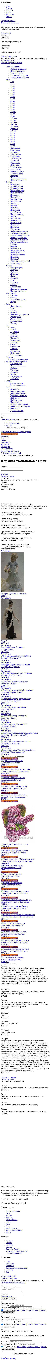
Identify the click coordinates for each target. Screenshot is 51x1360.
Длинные (14, 129)
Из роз (13, 216)
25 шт (12, 97)
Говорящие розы (17, 171)
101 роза (13, 118)
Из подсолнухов (16, 214)
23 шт (12, 95)
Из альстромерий (17, 191)
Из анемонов (15, 248)
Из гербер (14, 197)
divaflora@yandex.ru (9, 1278)
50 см (12, 142)
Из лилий (14, 208)
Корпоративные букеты (20, 235)
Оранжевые (15, 163)
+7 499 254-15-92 (8, 61)
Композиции (11, 293)
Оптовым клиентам (14, 1253)
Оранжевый (15, 340)
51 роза (13, 112)
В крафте (14, 176)
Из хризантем (15, 223)
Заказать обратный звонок (11, 63)
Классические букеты (19, 233)
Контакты (10, 15)
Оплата (9, 8)
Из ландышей (15, 253)
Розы (8, 80)
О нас (8, 6)
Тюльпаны (14, 282)
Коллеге (13, 323)
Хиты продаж (16, 263)
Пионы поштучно (17, 71)
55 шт (12, 114)
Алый (12, 327)
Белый (13, 329)
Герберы (13, 272)
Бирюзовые (15, 351)
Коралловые (15, 156)
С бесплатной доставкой (20, 261)
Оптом (8, 12)
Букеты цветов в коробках (16, 362)
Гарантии (9, 1245)
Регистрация (12, 56)
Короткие (14, 127)
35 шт (12, 107)
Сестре (13, 310)
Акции (8, 1232)
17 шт (12, 88)
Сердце (13, 297)
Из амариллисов (17, 193)
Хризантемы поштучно (19, 77)
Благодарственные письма (16, 1268)
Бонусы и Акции (12, 1249)
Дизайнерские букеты (19, 231)
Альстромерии (16, 268)
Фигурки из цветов (18, 300)
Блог (7, 1272)
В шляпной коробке (18, 178)
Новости (9, 1270)
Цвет (8, 325)
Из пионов (14, 227)
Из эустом (14, 225)
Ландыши (14, 274)
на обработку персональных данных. (32, 1310)
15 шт (12, 86)
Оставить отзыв (7, 1079)
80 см (12, 135)
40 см (12, 146)
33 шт (12, 105)
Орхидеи (14, 278)
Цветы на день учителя (19, 315)
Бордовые (14, 152)
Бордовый (14, 332)
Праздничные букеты (19, 240)
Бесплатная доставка (14, 1230)
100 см (13, 131)
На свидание (15, 402)
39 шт (12, 109)
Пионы (13, 374)
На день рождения (17, 391)
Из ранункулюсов (17, 255)
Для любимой (16, 306)
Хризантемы (15, 287)
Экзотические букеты (19, 242)
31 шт (12, 103)
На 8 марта (14, 398)
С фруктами (15, 229)
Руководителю (16, 321)
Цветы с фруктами (18, 291)
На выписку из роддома (20, 406)
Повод (8, 387)
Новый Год (14, 389)
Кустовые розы (16, 174)
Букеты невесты (16, 383)
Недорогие (14, 184)
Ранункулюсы (16, 376)
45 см (12, 144)
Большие (14, 244)
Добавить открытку (9, 1298)
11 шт (12, 84)
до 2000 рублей (16, 186)
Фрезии (13, 285)
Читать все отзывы (8, 1077)
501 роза (13, 122)
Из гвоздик (14, 195)
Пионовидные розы (18, 180)
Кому (8, 304)
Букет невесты (11, 1220)
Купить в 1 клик (7, 476)
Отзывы (9, 17)
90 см (12, 133)
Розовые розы (16, 167)
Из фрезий (14, 259)
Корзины (9, 265)
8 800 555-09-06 (7, 419)
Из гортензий (15, 201)
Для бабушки (15, 317)
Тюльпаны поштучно (19, 75)
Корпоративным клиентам (16, 1251)
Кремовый (14, 338)
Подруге (13, 312)
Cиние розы (15, 148)
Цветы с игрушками (18, 289)
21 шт (12, 92)
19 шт (12, 90)
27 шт (12, 99)
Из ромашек (15, 218)
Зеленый (13, 336)
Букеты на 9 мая (16, 411)
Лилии (13, 276)
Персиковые (15, 165)
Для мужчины (16, 319)
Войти (3, 56)
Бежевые (14, 349)
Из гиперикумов (17, 250)
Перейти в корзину (8, 1358)
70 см (12, 137)
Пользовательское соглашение (13, 1283)
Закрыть (5, 37)
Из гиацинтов (16, 199)
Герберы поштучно (18, 69)
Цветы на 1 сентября (18, 396)
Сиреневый (15, 347)
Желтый (13, 334)
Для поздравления (17, 394)
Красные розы (16, 159)
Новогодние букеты (18, 238)
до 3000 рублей (16, 189)
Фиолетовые (15, 169)
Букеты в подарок (17, 385)
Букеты (9, 182)
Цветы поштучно (13, 67)
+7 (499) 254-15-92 (8, 1276)
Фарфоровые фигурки (19, 359)
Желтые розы (15, 154)
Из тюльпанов (16, 221)
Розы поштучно (16, 73)
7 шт (12, 82)
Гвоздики (14, 270)
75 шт (12, 116)
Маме (12, 308)
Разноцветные (16, 355)
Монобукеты (15, 212)
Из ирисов (14, 203)
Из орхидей (15, 210)
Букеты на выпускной (19, 404)
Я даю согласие (25, 1310)
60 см (12, 139)
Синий (13, 344)
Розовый (13, 342)
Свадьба (9, 381)
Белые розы (15, 150)
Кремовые (14, 161)
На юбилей (14, 409)
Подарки (9, 357)
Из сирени (14, 257)
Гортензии (14, 370)
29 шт (12, 101)
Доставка (9, 10)
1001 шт (13, 124)
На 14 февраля (16, 400)
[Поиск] (2, 417)
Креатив (13, 295)
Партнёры (10, 1266)
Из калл (13, 206)
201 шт (13, 120)
